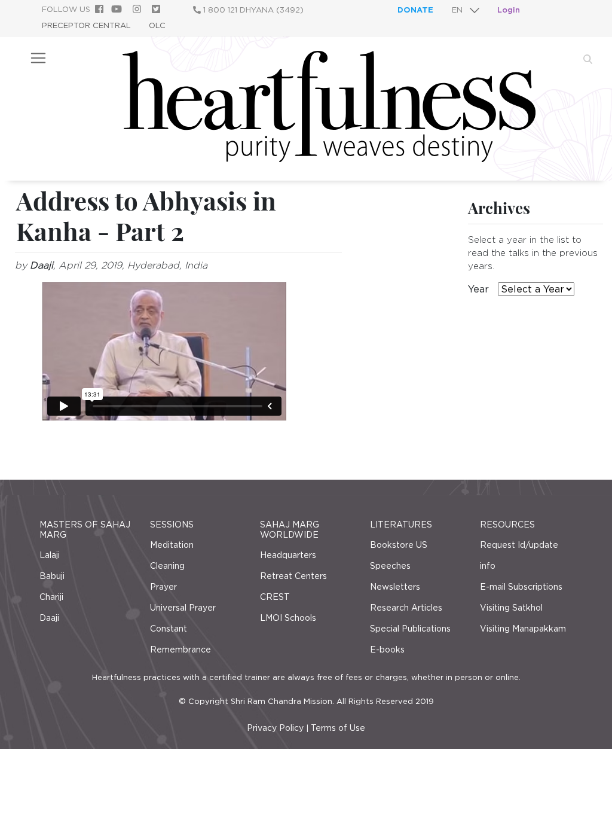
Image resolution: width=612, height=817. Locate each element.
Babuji (52, 576)
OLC (157, 25)
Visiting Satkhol (511, 607)
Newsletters (395, 587)
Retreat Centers (293, 576)
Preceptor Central (86, 25)
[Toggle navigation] (38, 58)
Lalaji (49, 555)
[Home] (329, 158)
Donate (415, 9)
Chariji (51, 597)
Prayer (163, 587)
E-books (387, 649)
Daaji (49, 618)
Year (478, 289)
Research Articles (406, 607)
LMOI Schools (288, 618)
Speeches (390, 566)
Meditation (172, 545)
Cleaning (167, 566)
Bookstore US (398, 545)
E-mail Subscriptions (521, 587)
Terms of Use (338, 728)
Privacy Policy (275, 728)
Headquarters (288, 555)
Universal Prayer (183, 607)
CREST (275, 597)
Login (508, 9)
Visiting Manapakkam (523, 628)
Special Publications (410, 628)
